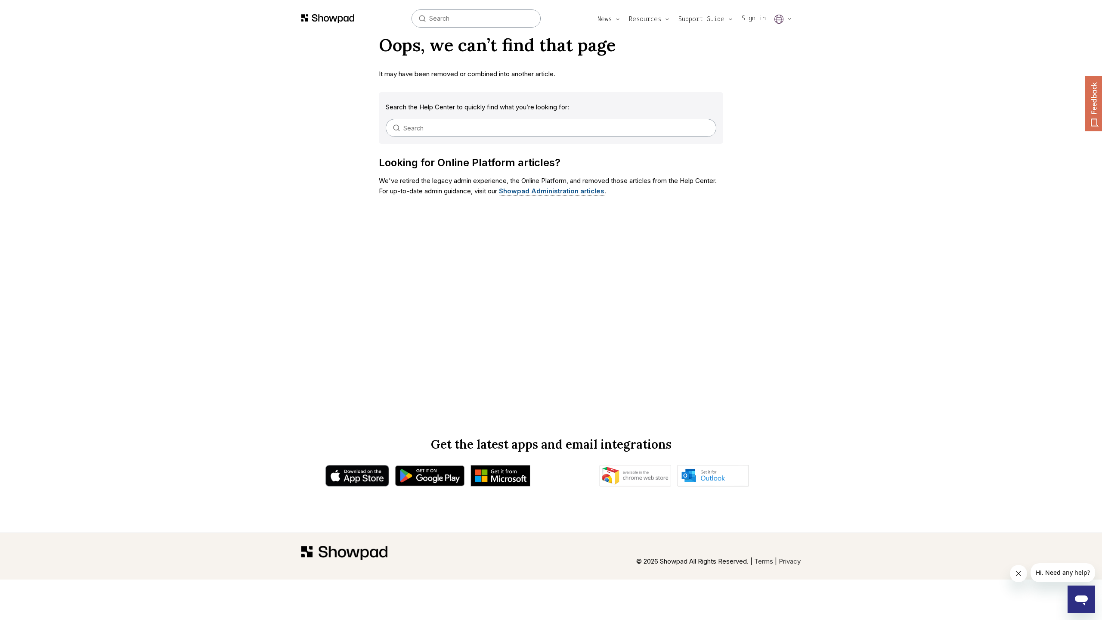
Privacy (790, 561)
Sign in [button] (754, 18)
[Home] (344, 556)
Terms (763, 561)
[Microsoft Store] (500, 478)
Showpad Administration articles (551, 191)
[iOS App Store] (357, 478)
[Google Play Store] (430, 478)
